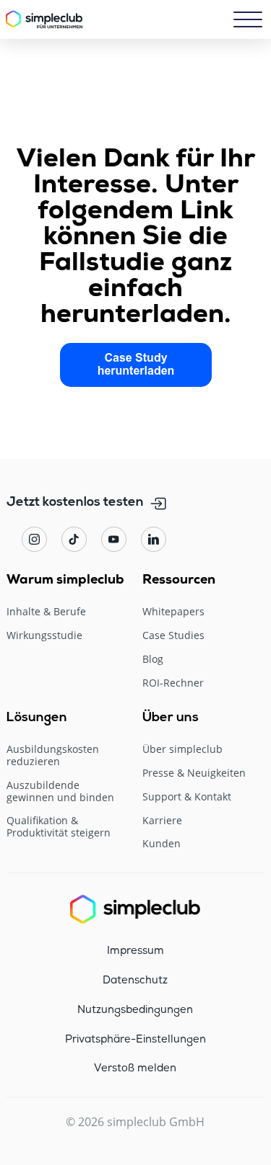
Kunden (161, 844)
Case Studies (173, 636)
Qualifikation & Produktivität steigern (59, 827)
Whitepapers (173, 612)
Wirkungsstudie (44, 636)
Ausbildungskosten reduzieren (53, 756)
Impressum (135, 951)
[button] (247, 19)
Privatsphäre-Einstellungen (135, 1039)
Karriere (162, 821)
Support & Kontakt (186, 797)
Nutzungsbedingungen (135, 1010)
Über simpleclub (182, 750)
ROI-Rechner (173, 683)
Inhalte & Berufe (46, 612)
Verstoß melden (135, 1068)
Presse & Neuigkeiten (194, 773)
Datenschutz (135, 980)
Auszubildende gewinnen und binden (60, 792)
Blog (152, 659)
